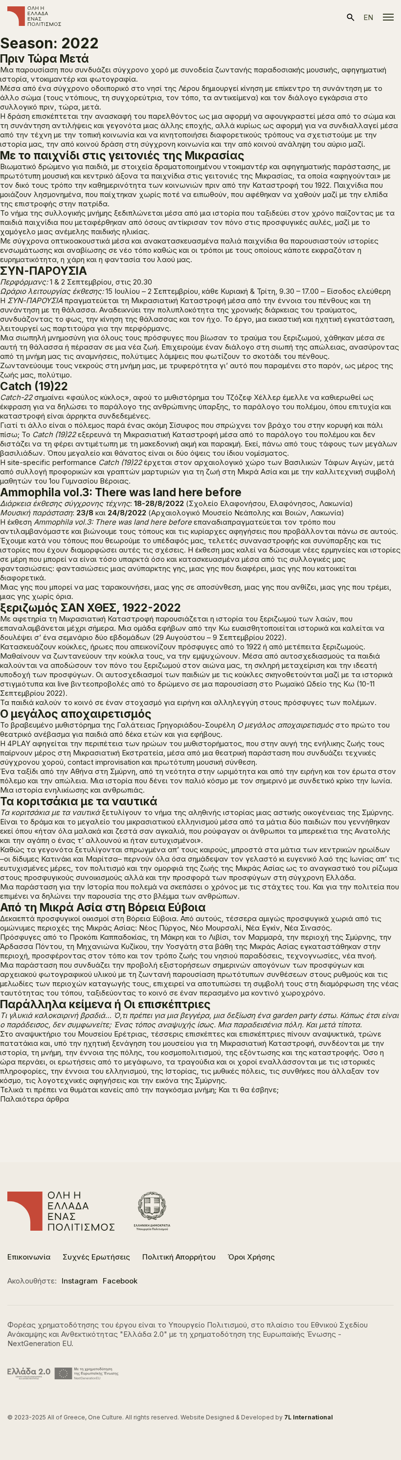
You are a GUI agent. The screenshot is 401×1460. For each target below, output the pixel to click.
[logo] (34, 17)
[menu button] (388, 17)
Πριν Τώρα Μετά (44, 58)
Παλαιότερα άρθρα (34, 1099)
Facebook (120, 1280)
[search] (351, 17)
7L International (308, 1417)
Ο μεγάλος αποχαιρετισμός (76, 713)
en (368, 17)
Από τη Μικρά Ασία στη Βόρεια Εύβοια (103, 907)
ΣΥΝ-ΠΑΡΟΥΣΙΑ (43, 270)
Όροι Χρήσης (251, 1256)
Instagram (80, 1280)
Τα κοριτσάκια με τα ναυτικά (78, 801)
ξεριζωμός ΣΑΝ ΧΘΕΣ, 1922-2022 (90, 607)
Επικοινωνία (28, 1256)
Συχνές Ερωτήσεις (96, 1256)
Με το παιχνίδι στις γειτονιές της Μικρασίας (122, 155)
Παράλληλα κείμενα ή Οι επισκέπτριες (105, 1004)
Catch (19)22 (34, 386)
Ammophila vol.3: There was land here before (121, 492)
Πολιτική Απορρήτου (179, 1256)
